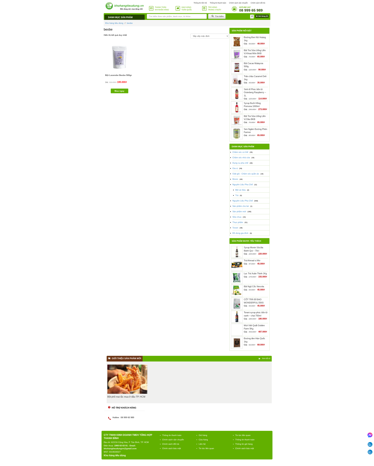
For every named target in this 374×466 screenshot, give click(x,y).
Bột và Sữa (240, 190)
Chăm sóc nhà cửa (241, 157)
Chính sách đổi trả (258, 3)
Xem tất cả (266, 358)
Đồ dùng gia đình (240, 233)
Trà (236, 195)
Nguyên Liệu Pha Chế (242, 184)
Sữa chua (236, 217)
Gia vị (235, 168)
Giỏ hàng (203, 435)
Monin (235, 179)
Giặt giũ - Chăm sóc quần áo (245, 174)
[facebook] (252, 17)
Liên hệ (202, 444)
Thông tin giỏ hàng (244, 444)
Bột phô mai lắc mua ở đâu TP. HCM (126, 397)
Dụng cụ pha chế (240, 163)
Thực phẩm (237, 222)
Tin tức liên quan (206, 448)
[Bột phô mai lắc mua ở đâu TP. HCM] (127, 379)
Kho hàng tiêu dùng (114, 23)
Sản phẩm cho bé (240, 206)
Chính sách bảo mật (171, 448)
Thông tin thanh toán (218, 3)
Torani (235, 228)
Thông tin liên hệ (200, 3)
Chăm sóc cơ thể (240, 152)
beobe (130, 23)
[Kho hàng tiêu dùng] (124, 6)
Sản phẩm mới (239, 211)
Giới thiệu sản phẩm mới (126, 358)
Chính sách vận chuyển (238, 3)
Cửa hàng (203, 439)
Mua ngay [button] (119, 91)
